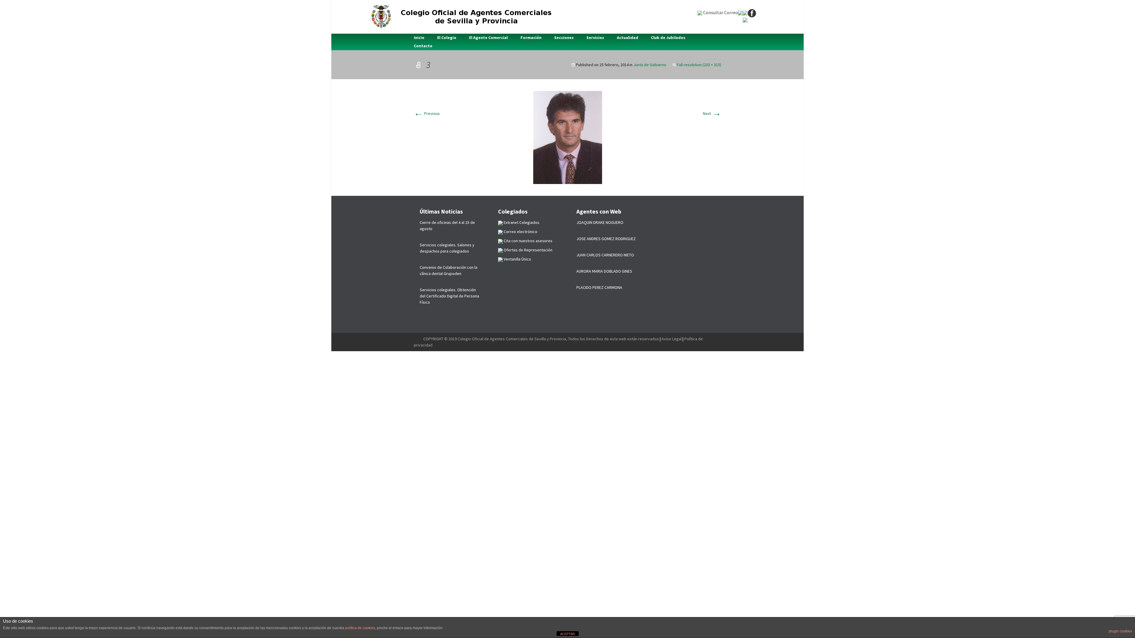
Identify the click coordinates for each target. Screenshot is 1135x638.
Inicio (419, 37)
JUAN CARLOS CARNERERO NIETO (605, 255)
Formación (531, 37)
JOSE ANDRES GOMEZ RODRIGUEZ (606, 238)
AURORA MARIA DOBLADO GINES (604, 271)
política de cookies (360, 628)
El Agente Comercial (488, 37)
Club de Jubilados (668, 37)
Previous (427, 113)
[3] (567, 137)
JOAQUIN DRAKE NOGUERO (599, 222)
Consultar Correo (720, 12)
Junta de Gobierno (649, 64)
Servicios (595, 37)
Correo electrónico (520, 231)
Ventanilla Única (517, 259)
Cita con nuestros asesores (527, 240)
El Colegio (446, 37)
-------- (418, 338)
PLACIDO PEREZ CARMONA (599, 287)
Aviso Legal (671, 338)
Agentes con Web (598, 211)
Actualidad (627, 37)
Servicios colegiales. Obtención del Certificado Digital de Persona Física (449, 296)
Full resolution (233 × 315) (699, 64)
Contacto (423, 45)
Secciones (564, 37)
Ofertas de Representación (527, 250)
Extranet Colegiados (521, 222)
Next (712, 113)
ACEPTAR (567, 634)
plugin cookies (1120, 631)
